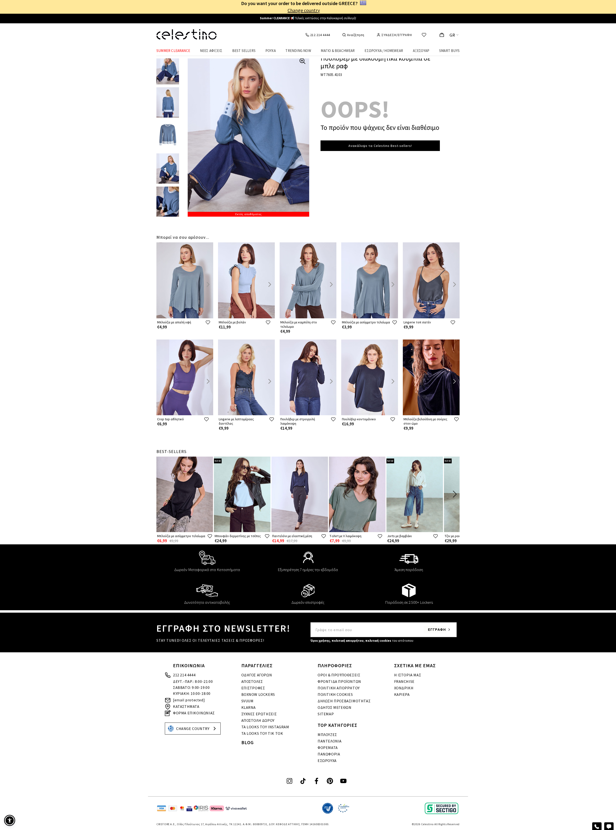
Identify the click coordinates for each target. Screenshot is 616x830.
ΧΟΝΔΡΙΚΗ (404, 687)
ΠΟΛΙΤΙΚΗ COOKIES (335, 694)
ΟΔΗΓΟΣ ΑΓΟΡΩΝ (256, 675)
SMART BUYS (449, 50)
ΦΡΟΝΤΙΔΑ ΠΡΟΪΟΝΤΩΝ (339, 681)
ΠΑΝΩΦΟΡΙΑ (329, 754)
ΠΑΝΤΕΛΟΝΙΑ (330, 741)
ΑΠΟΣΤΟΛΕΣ (252, 681)
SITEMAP (326, 713)
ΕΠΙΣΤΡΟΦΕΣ (253, 687)
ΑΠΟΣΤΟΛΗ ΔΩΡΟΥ (258, 720)
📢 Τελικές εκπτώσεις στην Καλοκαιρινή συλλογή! (308, 18)
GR (452, 35)
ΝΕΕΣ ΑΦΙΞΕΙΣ (211, 50)
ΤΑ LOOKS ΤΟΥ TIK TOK (262, 733)
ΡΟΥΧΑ (270, 50)
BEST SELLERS (244, 50)
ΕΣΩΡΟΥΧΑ (327, 760)
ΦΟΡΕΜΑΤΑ (328, 747)
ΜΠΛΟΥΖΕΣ (327, 734)
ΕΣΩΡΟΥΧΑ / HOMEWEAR (384, 50)
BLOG (247, 742)
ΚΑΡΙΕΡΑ (402, 694)
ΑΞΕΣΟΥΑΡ (421, 50)
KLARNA (248, 707)
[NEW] (242, 531)
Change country (304, 10)
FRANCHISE (404, 681)
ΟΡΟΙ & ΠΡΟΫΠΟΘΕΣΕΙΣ (339, 675)
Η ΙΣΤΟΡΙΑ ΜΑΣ (407, 675)
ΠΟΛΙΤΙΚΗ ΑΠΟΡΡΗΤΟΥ (339, 687)
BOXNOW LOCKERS (258, 694)
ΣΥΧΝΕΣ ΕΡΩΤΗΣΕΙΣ (259, 713)
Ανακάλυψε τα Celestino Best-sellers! (380, 146)
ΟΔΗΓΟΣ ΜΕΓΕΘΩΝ (334, 707)
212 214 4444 (184, 675)
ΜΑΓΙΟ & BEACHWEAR (338, 50)
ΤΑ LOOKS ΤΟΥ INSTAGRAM (265, 726)
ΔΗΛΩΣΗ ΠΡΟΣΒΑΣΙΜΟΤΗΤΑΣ (344, 700)
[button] (9, 820)
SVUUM (247, 700)
